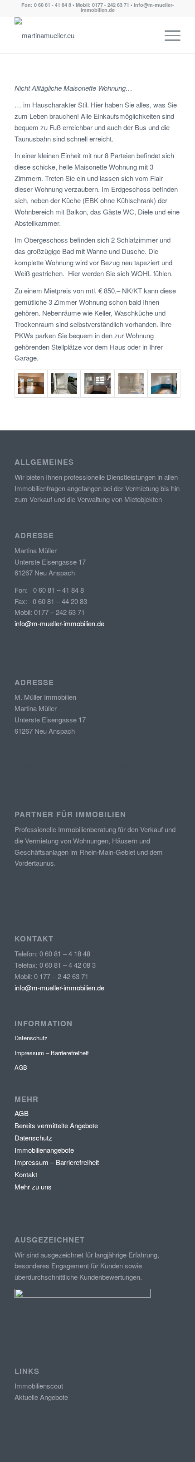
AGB (21, 1067)
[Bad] (130, 384)
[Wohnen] (31, 384)
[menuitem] (168, 35)
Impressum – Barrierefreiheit (52, 1052)
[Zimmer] (163, 384)
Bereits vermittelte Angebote (56, 1125)
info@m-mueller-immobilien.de (59, 623)
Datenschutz (31, 1037)
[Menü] (168, 35)
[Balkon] (64, 384)
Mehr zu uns (33, 1186)
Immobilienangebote (44, 1150)
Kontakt (26, 1174)
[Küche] (97, 384)
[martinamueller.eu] (81, 35)
